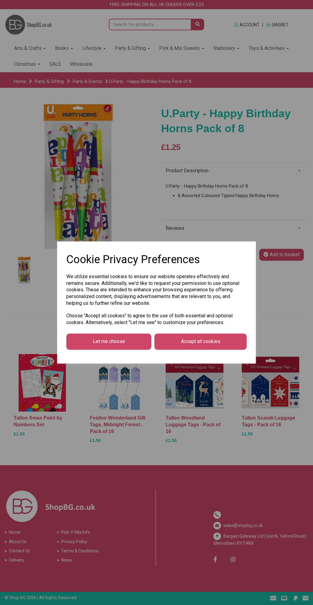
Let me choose (109, 341)
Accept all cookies (200, 341)
